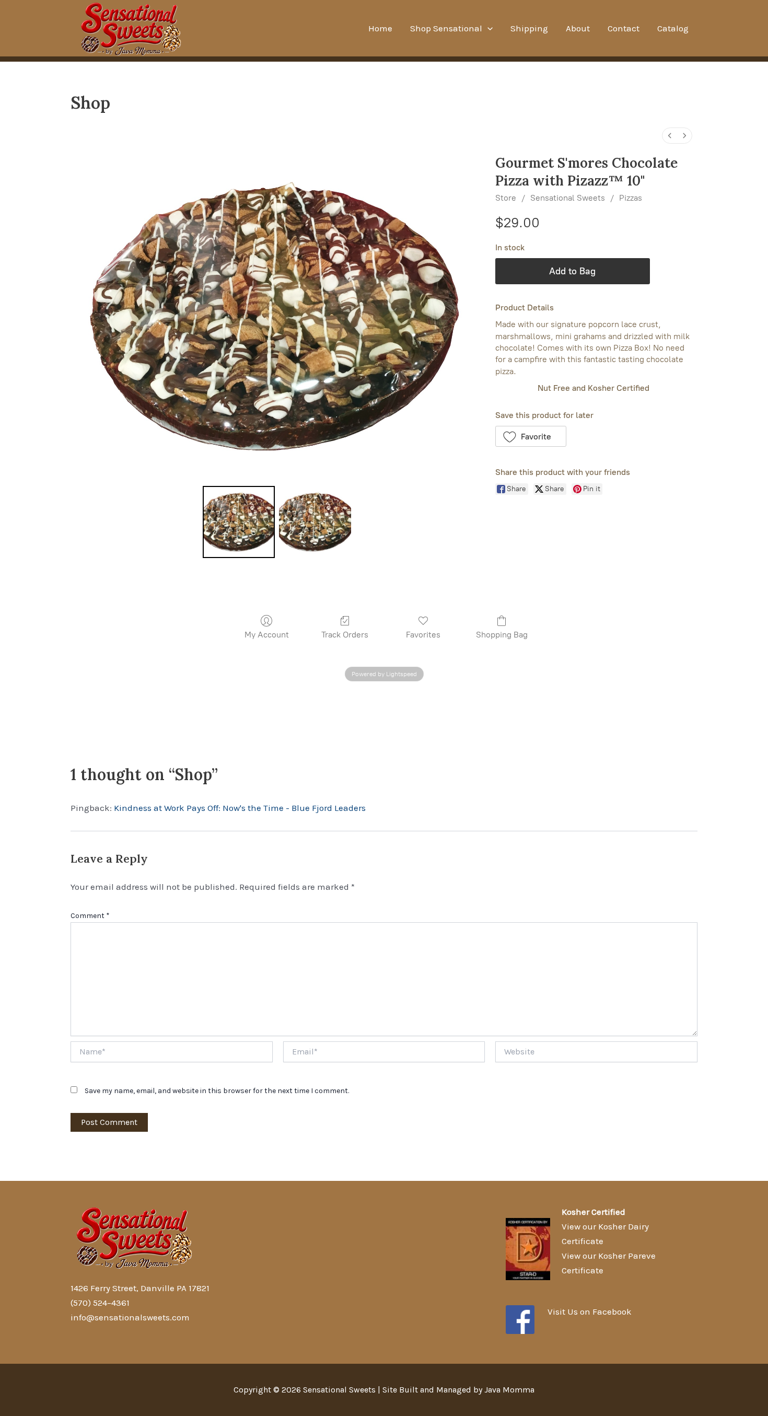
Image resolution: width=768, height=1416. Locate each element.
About (578, 28)
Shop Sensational (446, 28)
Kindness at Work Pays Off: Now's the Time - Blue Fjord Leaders (240, 808)
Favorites (423, 635)
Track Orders (344, 635)
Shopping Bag (502, 635)
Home (380, 28)
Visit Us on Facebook (590, 1311)
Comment (90, 915)
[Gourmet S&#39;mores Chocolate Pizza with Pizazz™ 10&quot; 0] (239, 522)
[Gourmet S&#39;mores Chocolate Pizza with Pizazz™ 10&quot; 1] (315, 522)
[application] (487, 28)
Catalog (673, 28)
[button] (531, 436)
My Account (267, 635)
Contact (623, 28)
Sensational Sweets (567, 198)
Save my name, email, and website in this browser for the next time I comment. (217, 1090)
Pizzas (630, 198)
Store (505, 198)
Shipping (529, 28)
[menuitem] (669, 135)
